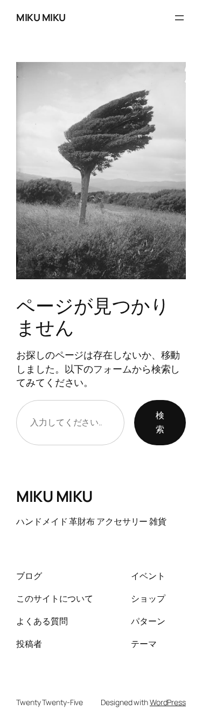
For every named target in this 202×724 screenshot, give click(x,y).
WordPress (168, 702)
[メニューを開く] (179, 17)
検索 (160, 422)
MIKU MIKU (41, 17)
